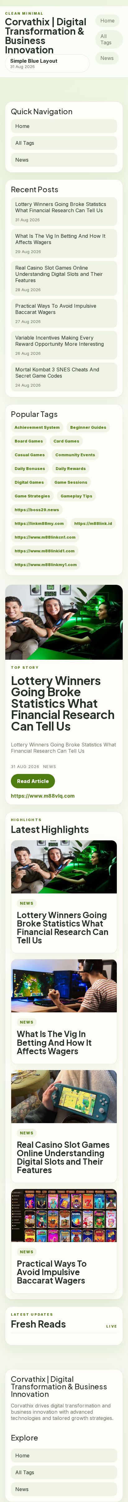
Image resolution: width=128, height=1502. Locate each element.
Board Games (29, 440)
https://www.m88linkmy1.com (46, 564)
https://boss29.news (37, 509)
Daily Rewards (71, 468)
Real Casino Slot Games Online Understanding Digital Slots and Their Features (63, 1157)
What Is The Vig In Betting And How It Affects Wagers (54, 1042)
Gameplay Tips (76, 495)
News (107, 58)
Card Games (66, 440)
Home (107, 20)
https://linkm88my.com (39, 523)
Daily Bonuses (30, 468)
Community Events (75, 454)
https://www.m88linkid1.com (45, 550)
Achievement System (37, 427)
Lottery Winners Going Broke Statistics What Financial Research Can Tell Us (62, 927)
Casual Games (30, 454)
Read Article (33, 781)
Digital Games (29, 482)
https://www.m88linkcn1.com (45, 537)
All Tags (106, 39)
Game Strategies (32, 495)
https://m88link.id (93, 523)
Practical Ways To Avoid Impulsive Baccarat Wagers (52, 1271)
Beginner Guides (88, 427)
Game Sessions (70, 482)
